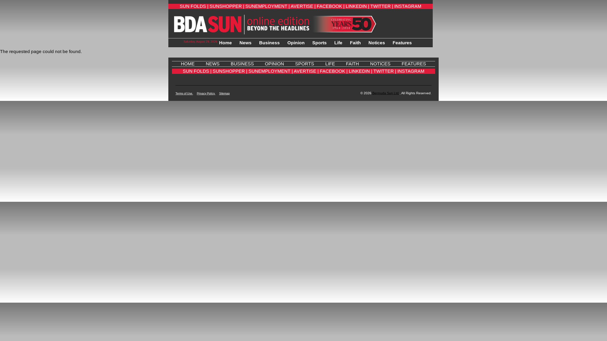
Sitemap (224, 93)
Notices (376, 42)
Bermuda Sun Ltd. (386, 93)
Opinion (296, 42)
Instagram (407, 6)
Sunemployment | (267, 6)
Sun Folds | (194, 6)
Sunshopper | (227, 6)
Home (225, 42)
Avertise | (303, 6)
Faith (355, 42)
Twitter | (381, 6)
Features (402, 42)
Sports (319, 42)
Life (338, 42)
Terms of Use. (184, 93)
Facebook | (331, 6)
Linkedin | (357, 6)
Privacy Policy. (206, 93)
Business (269, 42)
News (245, 42)
